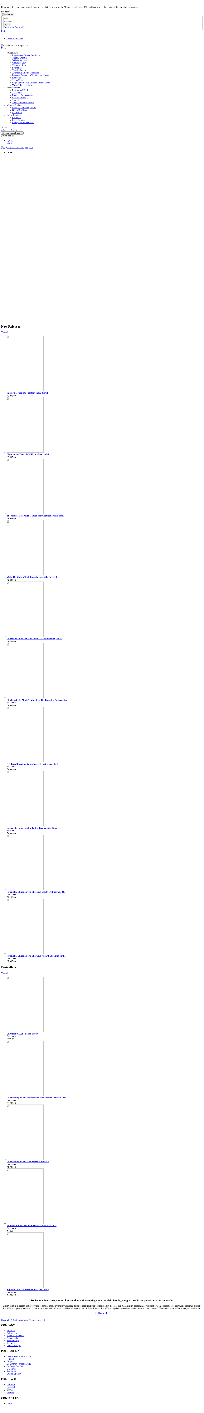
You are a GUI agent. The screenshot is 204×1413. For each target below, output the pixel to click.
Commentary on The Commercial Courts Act (28, 1161)
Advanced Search (9, 130)
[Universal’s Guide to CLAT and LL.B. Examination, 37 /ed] (25, 636)
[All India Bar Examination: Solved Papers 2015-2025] (25, 1223)
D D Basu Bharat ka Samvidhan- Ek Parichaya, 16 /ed (32, 764)
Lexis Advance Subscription (19, 1356)
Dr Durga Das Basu (15, 1366)
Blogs (9, 1361)
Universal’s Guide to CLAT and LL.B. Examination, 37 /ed (34, 638)
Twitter (12, 1390)
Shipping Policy (14, 1374)
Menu (3, 48)
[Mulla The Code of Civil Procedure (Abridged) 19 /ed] (25, 575)
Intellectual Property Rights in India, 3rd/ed (27, 393)
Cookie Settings (14, 1345)
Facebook (11, 1387)
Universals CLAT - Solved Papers (22, 1034)
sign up (10, 140)
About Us (11, 1330)
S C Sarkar (11, 1369)
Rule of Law (12, 1333)
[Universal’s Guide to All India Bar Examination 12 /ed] (25, 825)
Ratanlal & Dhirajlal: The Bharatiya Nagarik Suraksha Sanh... (36, 956)
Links (3, 31)
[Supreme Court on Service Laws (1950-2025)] (25, 1287)
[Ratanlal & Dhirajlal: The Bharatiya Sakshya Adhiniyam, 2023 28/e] (25, 889)
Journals (10, 1359)
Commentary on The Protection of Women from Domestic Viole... (37, 1097)
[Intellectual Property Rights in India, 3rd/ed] (25, 390)
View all (4, 332)
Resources (11, 1371)
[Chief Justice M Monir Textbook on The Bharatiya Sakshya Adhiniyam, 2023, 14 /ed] (25, 697)
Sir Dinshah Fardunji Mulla (19, 1364)
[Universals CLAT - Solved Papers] (25, 1031)
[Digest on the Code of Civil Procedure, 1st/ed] (25, 452)
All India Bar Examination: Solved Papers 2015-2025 (31, 1225)
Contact (10, 1403)
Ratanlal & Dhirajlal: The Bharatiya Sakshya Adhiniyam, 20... (36, 892)
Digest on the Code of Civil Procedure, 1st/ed (28, 454)
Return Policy (13, 1340)
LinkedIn (11, 1384)
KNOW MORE (102, 1313)
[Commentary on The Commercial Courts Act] (25, 1159)
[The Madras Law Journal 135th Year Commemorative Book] (25, 513)
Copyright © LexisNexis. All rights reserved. (23, 1320)
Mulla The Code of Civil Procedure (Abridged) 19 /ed (32, 577)
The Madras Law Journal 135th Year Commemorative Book (35, 516)
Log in (9, 143)
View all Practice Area (22, 85)
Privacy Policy (13, 1338)
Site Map (11, 1343)
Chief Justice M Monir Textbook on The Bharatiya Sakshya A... (37, 700)
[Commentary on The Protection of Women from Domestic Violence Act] (25, 1095)
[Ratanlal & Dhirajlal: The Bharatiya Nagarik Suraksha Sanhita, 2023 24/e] (25, 953)
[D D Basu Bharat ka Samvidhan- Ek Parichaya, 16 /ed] (25, 761)
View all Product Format (23, 102)
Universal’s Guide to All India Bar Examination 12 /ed (32, 828)
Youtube (10, 1393)
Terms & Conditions (15, 1335)
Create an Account (15, 38)
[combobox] (14, 127)
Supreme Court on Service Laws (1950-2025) (28, 1289)
